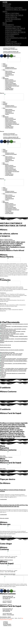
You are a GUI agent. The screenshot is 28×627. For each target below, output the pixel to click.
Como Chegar (11, 41)
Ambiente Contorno (13, 8)
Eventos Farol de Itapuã (15, 32)
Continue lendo (3, 499)
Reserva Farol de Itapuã (15, 28)
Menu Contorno (12, 13)
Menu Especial (11, 17)
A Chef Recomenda (13, 19)
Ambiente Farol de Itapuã (15, 9)
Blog (5, 23)
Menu (5, 11)
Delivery (9, 21)
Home (5, 2)
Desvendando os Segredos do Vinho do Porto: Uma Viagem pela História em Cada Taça (14, 505)
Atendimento (8, 25)
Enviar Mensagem (12, 45)
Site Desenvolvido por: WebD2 (11, 619)
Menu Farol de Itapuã (14, 15)
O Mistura (7, 4)
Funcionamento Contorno (12, 35)
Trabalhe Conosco (13, 43)
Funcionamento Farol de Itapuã (12, 85)
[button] (2, 93)
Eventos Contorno (13, 30)
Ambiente (7, 6)
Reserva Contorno (13, 26)
